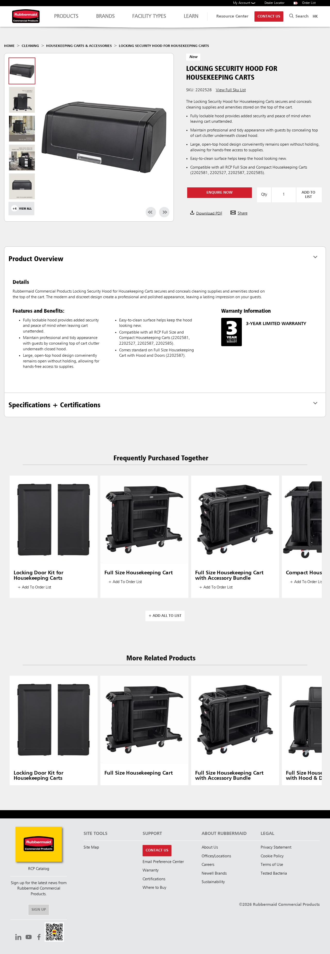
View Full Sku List (231, 90)
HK (315, 16)
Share (243, 213)
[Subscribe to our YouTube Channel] (28, 937)
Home (9, 46)
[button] (54, 932)
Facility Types (149, 16)
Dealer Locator (274, 3)
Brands (105, 16)
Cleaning (30, 46)
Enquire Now (220, 192)
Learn (191, 16)
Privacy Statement (276, 847)
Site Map (91, 847)
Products (66, 16)
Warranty (151, 870)
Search (301, 16)
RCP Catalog (38, 869)
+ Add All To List (165, 616)
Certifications (154, 879)
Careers (208, 865)
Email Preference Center (163, 862)
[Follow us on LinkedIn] (18, 937)
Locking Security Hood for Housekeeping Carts (164, 46)
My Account (242, 3)
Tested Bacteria (274, 874)
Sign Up (38, 909)
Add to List (308, 195)
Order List (305, 3)
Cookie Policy (272, 856)
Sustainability (213, 882)
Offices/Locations (216, 856)
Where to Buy (154, 888)
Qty (264, 195)
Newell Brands (214, 874)
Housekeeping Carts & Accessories (79, 46)
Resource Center (232, 16)
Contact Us (269, 16)
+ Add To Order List (34, 587)
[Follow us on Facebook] (39, 937)
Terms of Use (272, 865)
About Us (210, 847)
